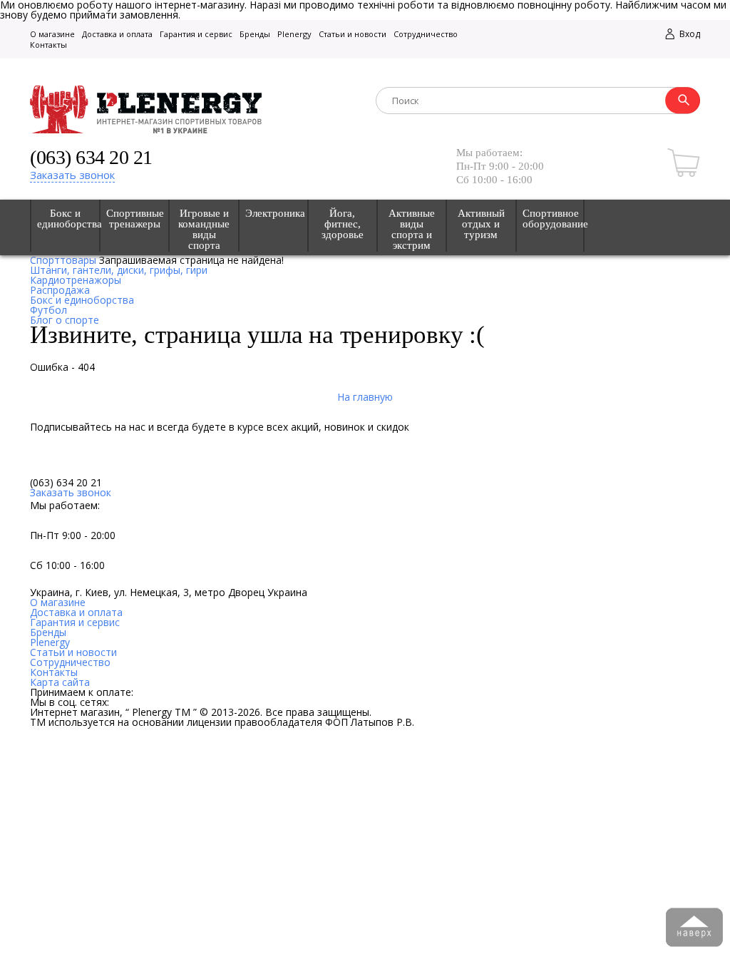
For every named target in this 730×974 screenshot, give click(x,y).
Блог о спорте (64, 320)
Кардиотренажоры (75, 280)
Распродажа (60, 290)
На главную (365, 397)
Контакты (48, 44)
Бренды (255, 34)
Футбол (48, 310)
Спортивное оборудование (550, 219)
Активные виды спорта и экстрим (412, 229)
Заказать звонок (72, 175)
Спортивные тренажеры (134, 219)
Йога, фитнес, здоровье (343, 224)
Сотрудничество (426, 34)
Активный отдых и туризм (481, 224)
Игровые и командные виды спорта (204, 229)
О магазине (52, 34)
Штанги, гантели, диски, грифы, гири (118, 270)
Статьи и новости (352, 34)
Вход (688, 34)
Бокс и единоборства (65, 219)
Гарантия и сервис (196, 34)
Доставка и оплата (117, 34)
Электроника (273, 213)
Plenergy (294, 34)
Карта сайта (60, 682)
